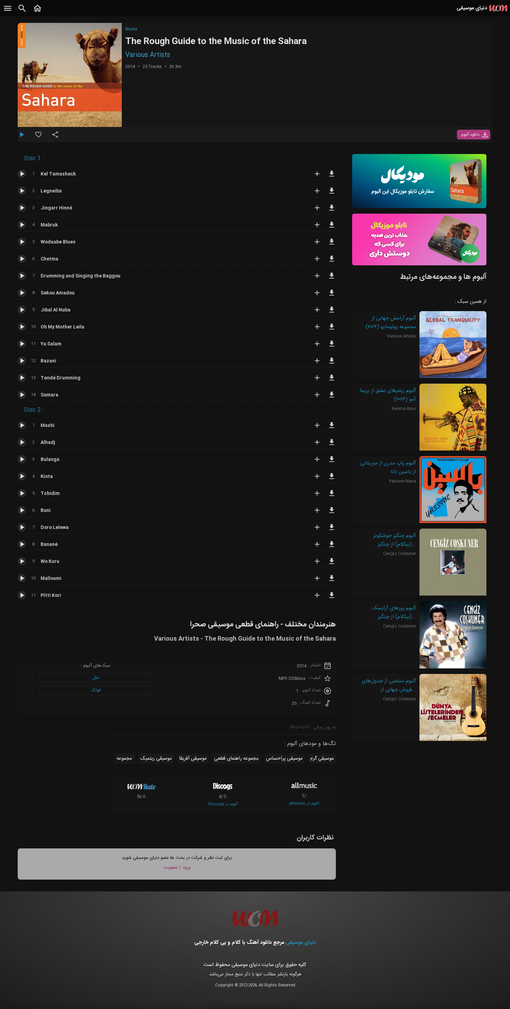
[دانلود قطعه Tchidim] (332, 496)
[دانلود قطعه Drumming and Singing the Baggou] (332, 278)
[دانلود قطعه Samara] (332, 397)
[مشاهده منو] (7, 12)
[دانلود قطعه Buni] (332, 513)
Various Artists (147, 55)
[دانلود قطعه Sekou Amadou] (332, 295)
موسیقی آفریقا (192, 758)
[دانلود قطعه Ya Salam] (332, 346)
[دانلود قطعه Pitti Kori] (332, 598)
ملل (95, 678)
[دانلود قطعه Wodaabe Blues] (332, 244)
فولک (96, 690)
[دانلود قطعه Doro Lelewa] (332, 530)
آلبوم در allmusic (304, 803)
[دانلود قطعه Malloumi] (332, 581)
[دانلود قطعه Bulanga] (332, 462)
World (131, 29)
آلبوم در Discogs (223, 804)
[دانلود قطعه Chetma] (332, 261)
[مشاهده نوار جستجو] (22, 12)
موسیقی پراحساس (284, 758)
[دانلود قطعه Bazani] (332, 363)
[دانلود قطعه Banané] (332, 547)
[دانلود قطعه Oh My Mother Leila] (332, 329)
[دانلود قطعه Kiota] (332, 479)
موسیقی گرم (322, 758)
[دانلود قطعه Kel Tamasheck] (332, 176)
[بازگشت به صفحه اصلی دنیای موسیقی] (37, 12)
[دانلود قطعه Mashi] (332, 428)
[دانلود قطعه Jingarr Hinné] (332, 210)
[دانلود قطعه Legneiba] (332, 193)
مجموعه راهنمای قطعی (236, 758)
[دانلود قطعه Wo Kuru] (332, 564)
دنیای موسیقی (301, 942)
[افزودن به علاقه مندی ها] (38, 137)
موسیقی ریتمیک (156, 758)
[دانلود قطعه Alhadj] (332, 445)
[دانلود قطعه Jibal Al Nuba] (332, 312)
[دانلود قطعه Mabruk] (332, 227)
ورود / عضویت (176, 867)
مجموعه (124, 758)
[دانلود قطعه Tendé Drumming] (332, 380)
